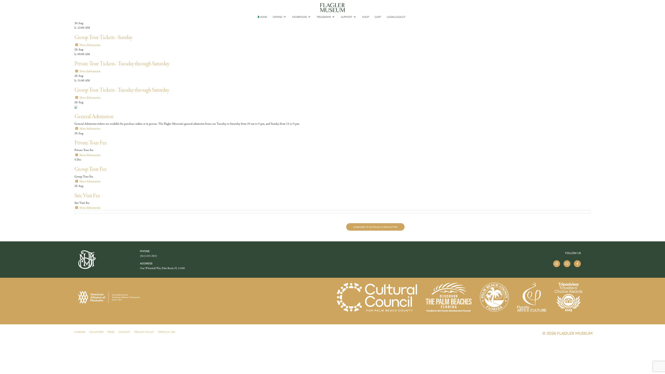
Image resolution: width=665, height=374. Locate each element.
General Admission (93, 116)
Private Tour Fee (90, 142)
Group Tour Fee (90, 169)
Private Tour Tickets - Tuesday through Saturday (121, 63)
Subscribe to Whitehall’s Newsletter (375, 226)
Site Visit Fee (87, 195)
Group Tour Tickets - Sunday (103, 37)
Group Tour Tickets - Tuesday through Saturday (121, 89)
